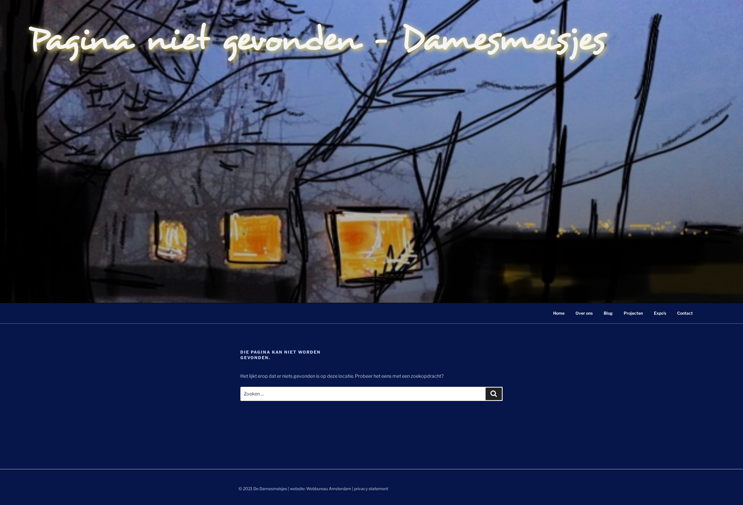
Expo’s (660, 313)
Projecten (633, 313)
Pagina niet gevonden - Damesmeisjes (317, 39)
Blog (608, 313)
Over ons (584, 313)
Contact (685, 313)
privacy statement (371, 488)
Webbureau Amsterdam (329, 488)
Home (559, 313)
